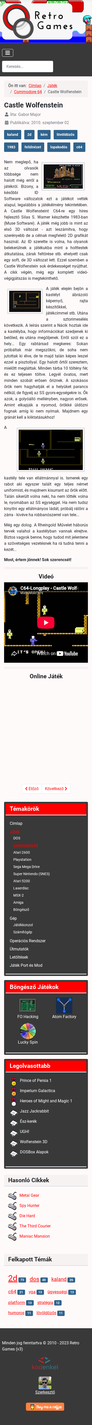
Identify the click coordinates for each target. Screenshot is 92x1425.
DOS (16, 838)
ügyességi (57, 1291)
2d (29, 134)
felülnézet (33, 147)
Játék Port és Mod (26, 965)
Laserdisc (21, 888)
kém (44, 134)
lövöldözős (65, 134)
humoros (16, 1312)
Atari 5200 (21, 881)
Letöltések (19, 957)
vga (32, 1291)
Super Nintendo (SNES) (31, 874)
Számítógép (22, 932)
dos (34, 1279)
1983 (11, 147)
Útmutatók (19, 949)
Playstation (22, 860)
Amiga (18, 902)
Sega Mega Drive (26, 867)
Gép (13, 918)
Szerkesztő (45, 1392)
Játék (15, 831)
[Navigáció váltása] (7, 53)
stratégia (45, 1302)
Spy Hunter (29, 1205)
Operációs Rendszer (27, 940)
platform (16, 1302)
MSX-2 (18, 895)
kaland (12, 134)
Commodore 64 (25, 845)
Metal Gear (29, 1195)
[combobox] (27, 66)
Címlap (16, 823)
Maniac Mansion (34, 1236)
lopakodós (58, 147)
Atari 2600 (21, 852)
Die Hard (27, 1215)
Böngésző (21, 910)
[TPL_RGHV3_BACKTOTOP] (83, 1415)
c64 (79, 147)
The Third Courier (35, 1226)
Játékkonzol (23, 925)
